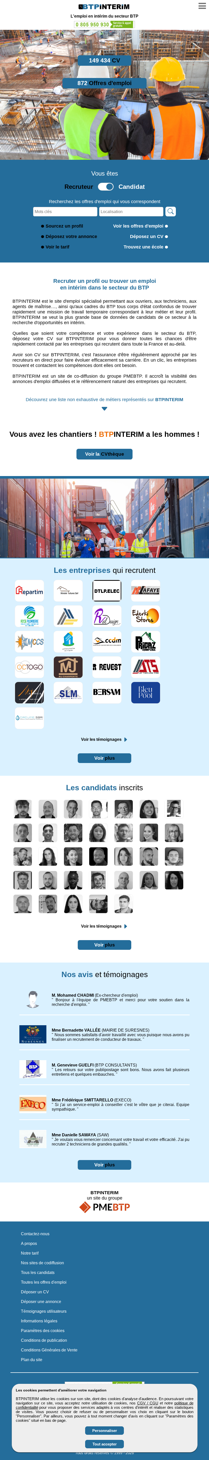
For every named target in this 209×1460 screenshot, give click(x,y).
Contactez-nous (35, 1234)
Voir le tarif (57, 246)
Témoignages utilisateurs (44, 1311)
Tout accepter (105, 1444)
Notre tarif (29, 1253)
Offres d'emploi (104, 83)
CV (104, 60)
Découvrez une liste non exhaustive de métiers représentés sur (104, 399)
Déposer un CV (35, 1292)
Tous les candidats (38, 1272)
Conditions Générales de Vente (49, 1350)
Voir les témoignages (102, 740)
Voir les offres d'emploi (138, 226)
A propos (29, 1243)
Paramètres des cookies (42, 1331)
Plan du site (31, 1360)
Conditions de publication (44, 1340)
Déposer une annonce (41, 1301)
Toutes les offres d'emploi (44, 1282)
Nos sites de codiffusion (42, 1263)
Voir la (104, 454)
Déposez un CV (146, 236)
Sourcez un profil (64, 226)
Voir (104, 758)
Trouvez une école (143, 246)
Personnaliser (104, 1430)
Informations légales (39, 1321)
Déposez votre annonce (71, 236)
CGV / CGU (147, 1403)
